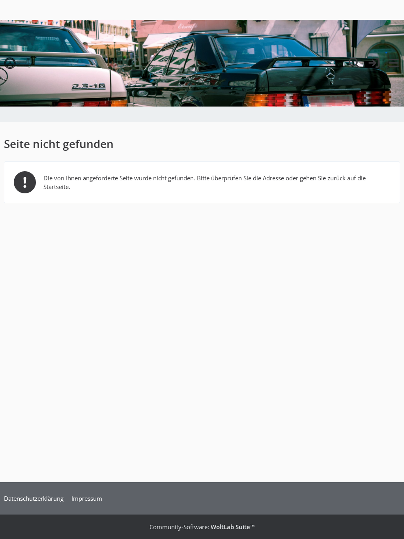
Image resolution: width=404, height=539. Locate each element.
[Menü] (394, 63)
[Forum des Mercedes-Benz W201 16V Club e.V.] (17, 63)
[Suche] (354, 63)
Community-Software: (202, 527)
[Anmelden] (374, 63)
